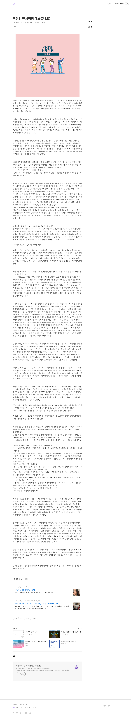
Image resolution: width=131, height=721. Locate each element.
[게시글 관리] (21, 618)
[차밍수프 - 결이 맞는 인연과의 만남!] (14, 4)
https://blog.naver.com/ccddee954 (26, 601)
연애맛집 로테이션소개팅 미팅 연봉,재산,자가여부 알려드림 (36, 604)
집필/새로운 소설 (17, 23)
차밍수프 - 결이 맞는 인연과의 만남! (29, 666)
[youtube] (26, 713)
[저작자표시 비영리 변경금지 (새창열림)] (33, 618)
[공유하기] (18, 618)
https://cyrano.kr (20, 587)
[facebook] (13, 713)
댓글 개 (15, 656)
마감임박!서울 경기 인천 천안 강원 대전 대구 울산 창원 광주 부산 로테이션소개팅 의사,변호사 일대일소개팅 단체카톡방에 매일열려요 (42, 607)
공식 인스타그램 (22, 705)
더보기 (80, 628)
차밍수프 (15, 705)
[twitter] (17, 713)
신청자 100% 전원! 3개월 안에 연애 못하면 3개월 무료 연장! (34, 592)
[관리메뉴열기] (127, 3)
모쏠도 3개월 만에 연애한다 (25, 590)
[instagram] (21, 713)
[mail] (30, 713)
